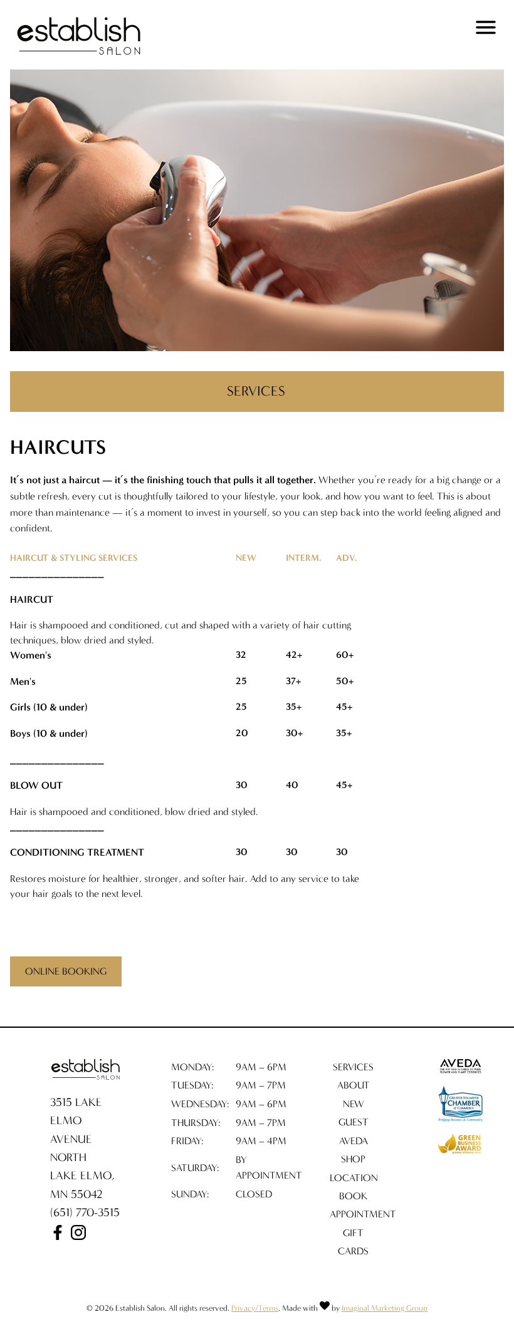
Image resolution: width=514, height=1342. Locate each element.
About (353, 1085)
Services (353, 1067)
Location (354, 1178)
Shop (353, 1159)
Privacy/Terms (254, 1308)
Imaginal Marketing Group (384, 1308)
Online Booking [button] (66, 971)
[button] (59, 1236)
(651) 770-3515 (85, 1212)
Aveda (353, 1141)
